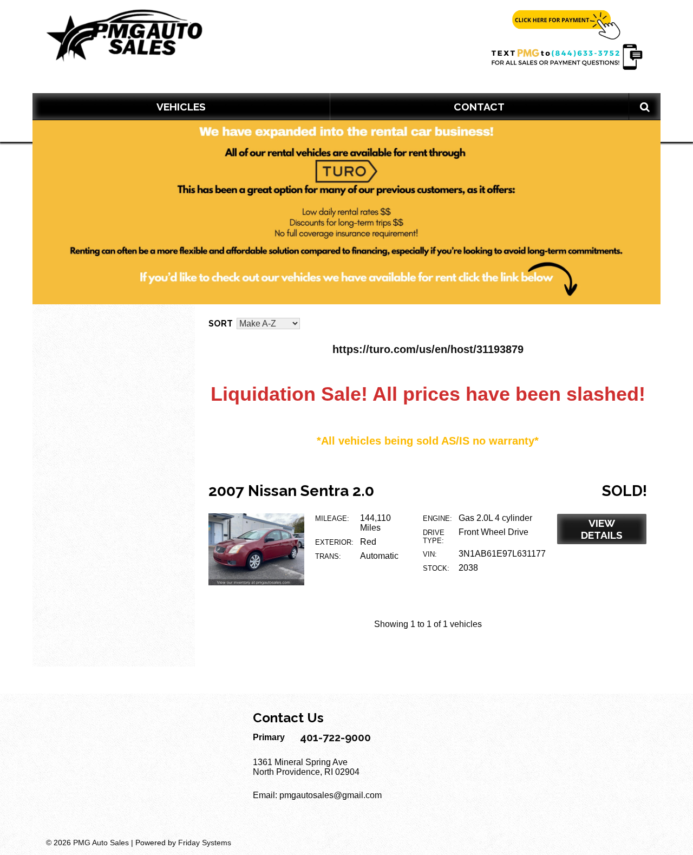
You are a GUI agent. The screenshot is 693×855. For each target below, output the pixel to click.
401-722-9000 (335, 737)
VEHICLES (181, 107)
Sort (220, 323)
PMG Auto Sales (101, 842)
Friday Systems (204, 842)
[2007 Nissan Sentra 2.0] (256, 582)
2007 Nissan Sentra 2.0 (291, 491)
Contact (479, 107)
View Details (602, 529)
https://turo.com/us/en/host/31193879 (428, 349)
